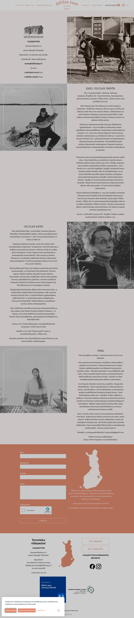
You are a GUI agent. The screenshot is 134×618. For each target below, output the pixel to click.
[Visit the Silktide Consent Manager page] (58, 610)
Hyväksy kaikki (10, 610)
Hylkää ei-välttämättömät (27, 610)
